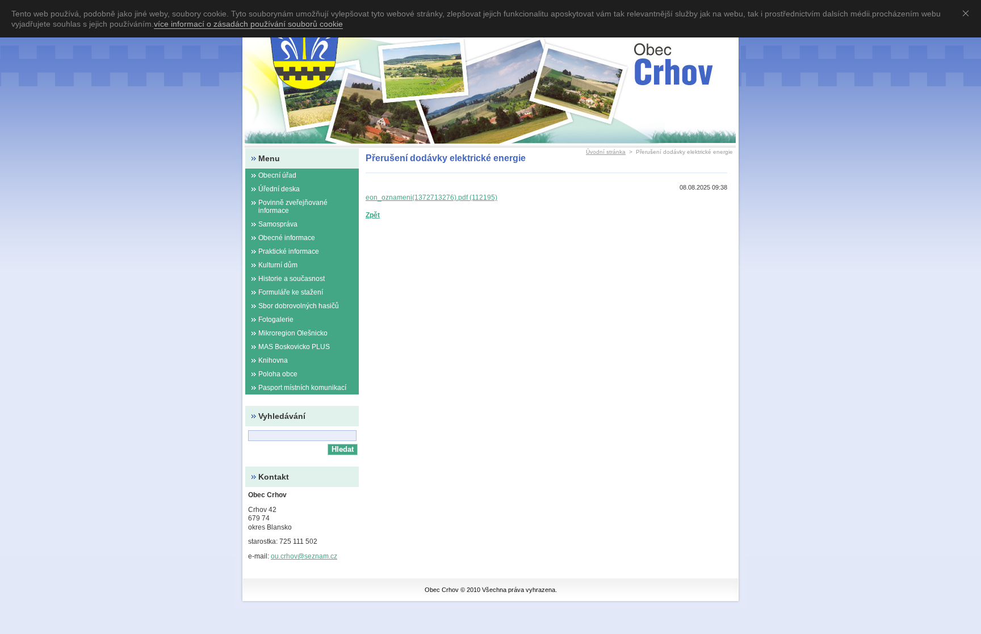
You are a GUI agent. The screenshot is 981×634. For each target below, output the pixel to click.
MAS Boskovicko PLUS (294, 347)
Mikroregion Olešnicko (293, 333)
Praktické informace (288, 251)
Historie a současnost (291, 279)
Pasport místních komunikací (302, 388)
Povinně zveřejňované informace (293, 207)
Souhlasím (968, 13)
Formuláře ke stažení (290, 292)
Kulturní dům (277, 265)
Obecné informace (286, 238)
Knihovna (273, 360)
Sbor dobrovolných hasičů (298, 306)
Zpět (373, 215)
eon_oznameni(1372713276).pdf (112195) (431, 197)
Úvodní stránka (606, 152)
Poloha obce (277, 374)
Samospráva (277, 224)
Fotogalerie (276, 320)
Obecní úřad (277, 175)
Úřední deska (279, 189)
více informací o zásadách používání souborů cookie (248, 23)
